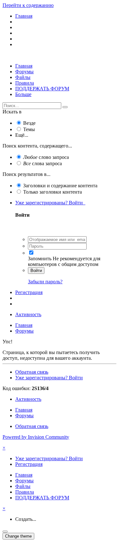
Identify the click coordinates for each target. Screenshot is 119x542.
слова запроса (42, 163)
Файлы (22, 77)
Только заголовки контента (52, 192)
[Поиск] (65, 107)
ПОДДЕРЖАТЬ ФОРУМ (42, 88)
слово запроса (46, 157)
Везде (29, 123)
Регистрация (29, 292)
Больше (23, 94)
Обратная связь (31, 372)
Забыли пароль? (45, 281)
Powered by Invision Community (36, 437)
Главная (23, 66)
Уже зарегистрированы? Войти (50, 202)
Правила (24, 83)
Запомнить (39, 258)
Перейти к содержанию (28, 5)
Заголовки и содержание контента (60, 185)
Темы (29, 129)
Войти (36, 270)
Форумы (24, 71)
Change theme (18, 536)
